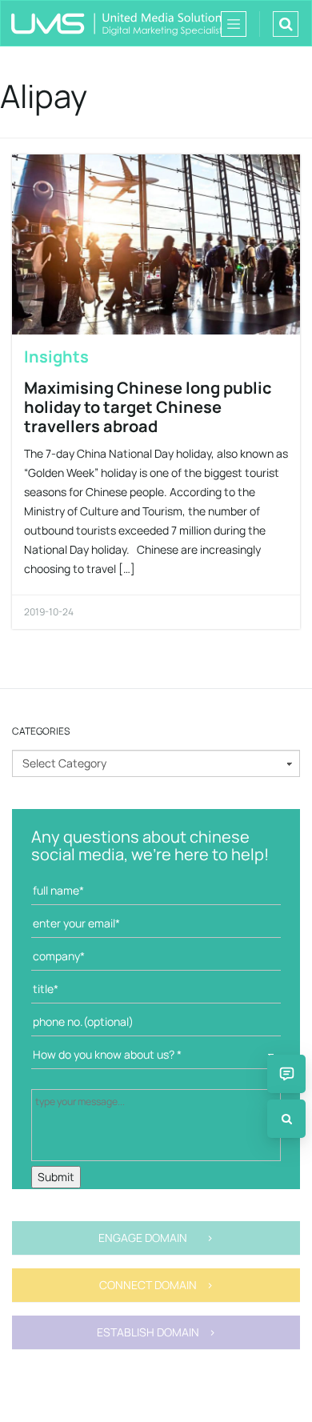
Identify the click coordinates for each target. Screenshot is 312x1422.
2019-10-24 (49, 612)
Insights (56, 356)
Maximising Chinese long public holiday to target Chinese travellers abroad (148, 407)
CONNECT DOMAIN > (156, 1284)
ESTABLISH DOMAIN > (156, 1332)
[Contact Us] (286, 1074)
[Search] (286, 1119)
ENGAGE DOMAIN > (156, 1237)
